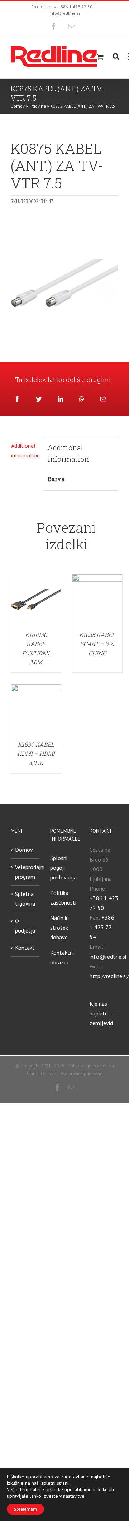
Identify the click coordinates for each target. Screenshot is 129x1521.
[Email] (103, 399)
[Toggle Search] (116, 56)
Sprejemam (25, 1509)
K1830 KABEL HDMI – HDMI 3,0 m (36, 753)
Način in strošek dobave (59, 927)
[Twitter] (38, 399)
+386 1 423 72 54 (102, 927)
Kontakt (25, 947)
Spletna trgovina (25, 898)
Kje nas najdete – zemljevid (101, 1013)
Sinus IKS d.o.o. (42, 1074)
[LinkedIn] (60, 399)
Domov (18, 106)
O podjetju (25, 925)
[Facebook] (17, 399)
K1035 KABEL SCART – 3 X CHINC (97, 644)
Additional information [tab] (25, 450)
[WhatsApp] (82, 399)
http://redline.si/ (109, 976)
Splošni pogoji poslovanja (63, 867)
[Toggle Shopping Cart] (100, 56)
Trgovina (37, 106)
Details (35, 600)
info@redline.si (64, 13)
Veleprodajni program (25, 871)
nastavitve (74, 1496)
